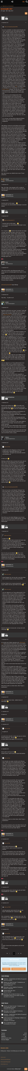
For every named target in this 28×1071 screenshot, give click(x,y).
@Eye (2, 700)
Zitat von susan (7, 574)
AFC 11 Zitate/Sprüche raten (10, 1022)
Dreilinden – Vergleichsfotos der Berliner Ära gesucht (15, 978)
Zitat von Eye (7, 446)
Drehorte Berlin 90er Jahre (9, 990)
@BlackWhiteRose (7, 314)
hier (16, 86)
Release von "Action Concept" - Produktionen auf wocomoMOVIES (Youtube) (14, 983)
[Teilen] (26, 13)
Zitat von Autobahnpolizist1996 (11, 26)
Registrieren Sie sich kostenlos (9, 964)
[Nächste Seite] (21, 953)
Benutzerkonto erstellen (18, 969)
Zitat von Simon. (7, 535)
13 (18, 953)
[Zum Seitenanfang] (25, 1069)
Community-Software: (14, 1068)
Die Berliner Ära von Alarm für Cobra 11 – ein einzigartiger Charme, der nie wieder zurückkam (14, 995)
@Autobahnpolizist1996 (6, 284)
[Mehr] (26, 22)
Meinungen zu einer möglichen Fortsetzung (13, 987)
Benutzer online (4, 1048)
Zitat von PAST (7, 907)
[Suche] (27, 1)
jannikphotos (24, 1039)
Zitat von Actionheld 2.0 (9, 220)
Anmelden (6, 969)
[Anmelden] (12, 1)
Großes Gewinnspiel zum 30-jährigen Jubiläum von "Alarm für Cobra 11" (15, 1018)
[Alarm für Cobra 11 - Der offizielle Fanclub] (23, 1)
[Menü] (1, 1)
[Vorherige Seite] (7, 953)
